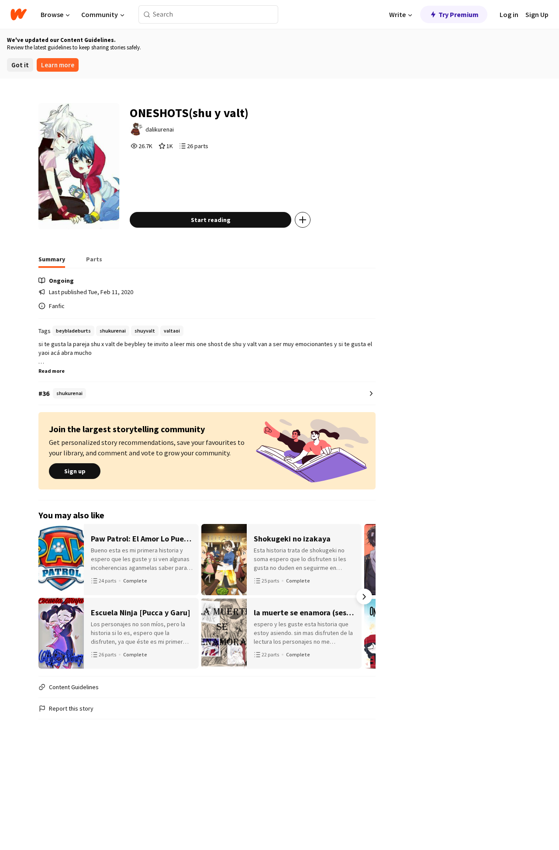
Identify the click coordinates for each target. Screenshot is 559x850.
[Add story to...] (303, 220)
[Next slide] (364, 596)
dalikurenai (159, 129)
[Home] (18, 14)
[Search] (146, 14)
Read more (51, 371)
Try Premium (458, 14)
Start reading (211, 220)
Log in (509, 14)
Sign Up (537, 14)
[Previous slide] (50, 596)
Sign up (75, 471)
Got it (20, 65)
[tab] (51, 262)
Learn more (57, 65)
